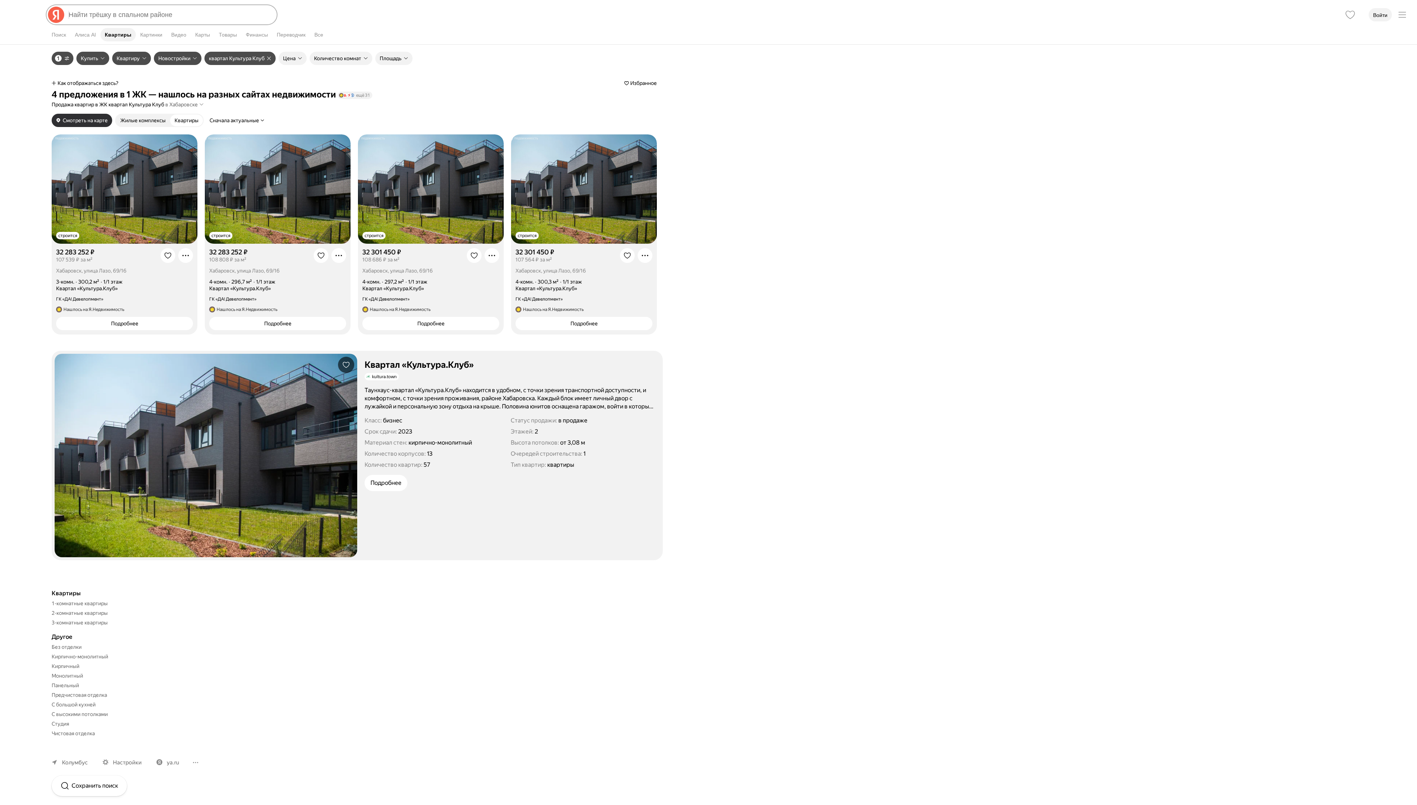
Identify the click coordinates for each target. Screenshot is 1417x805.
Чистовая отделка (73, 733)
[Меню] (1402, 14)
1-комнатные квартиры (80, 603)
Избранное (643, 83)
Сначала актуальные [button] (234, 120)
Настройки (127, 762)
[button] (184, 104)
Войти (1380, 15)
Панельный (65, 685)
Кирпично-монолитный (80, 657)
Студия (60, 724)
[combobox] (169, 14)
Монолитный (67, 676)
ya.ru (173, 762)
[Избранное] (1350, 15)
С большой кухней (74, 705)
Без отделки (67, 647)
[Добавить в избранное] (168, 255)
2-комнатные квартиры (80, 613)
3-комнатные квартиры (80, 623)
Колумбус (75, 762)
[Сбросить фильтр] (270, 58)
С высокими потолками (80, 714)
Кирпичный (65, 666)
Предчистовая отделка (79, 695)
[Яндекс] (56, 15)
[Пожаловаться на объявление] (185, 255)
